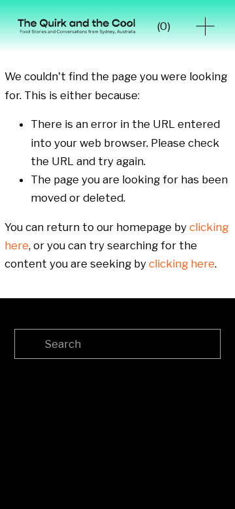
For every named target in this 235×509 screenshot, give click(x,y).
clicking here (182, 263)
